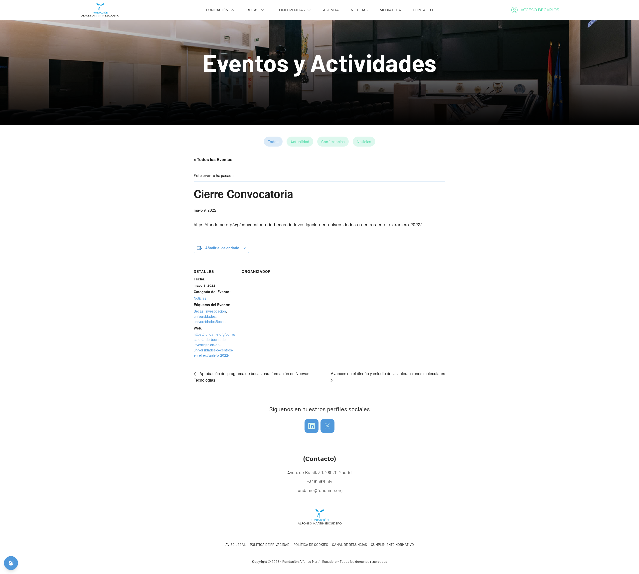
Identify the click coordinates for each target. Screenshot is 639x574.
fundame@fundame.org (319, 490)
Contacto (423, 10)
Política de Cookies (311, 544)
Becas (252, 10)
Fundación (217, 10)
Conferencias (291, 10)
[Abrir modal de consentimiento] (11, 563)
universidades (205, 316)
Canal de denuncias (349, 544)
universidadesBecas (209, 321)
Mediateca (390, 10)
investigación (215, 311)
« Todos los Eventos (213, 159)
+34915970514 (319, 481)
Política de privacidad (270, 544)
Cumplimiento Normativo (392, 544)
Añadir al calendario (222, 247)
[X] (327, 426)
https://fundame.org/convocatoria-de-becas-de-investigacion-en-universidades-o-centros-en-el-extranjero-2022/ (214, 345)
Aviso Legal (235, 544)
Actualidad (300, 141)
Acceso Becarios (539, 9)
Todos (273, 141)
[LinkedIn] (312, 426)
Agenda (331, 10)
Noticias (359, 10)
